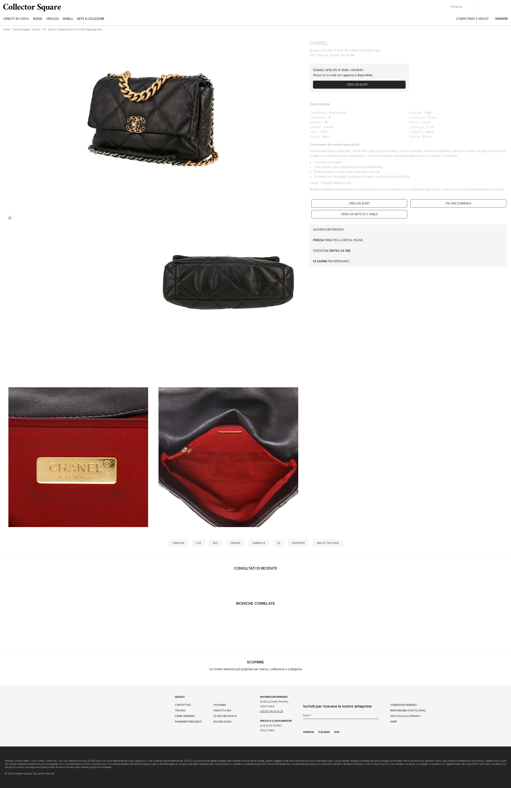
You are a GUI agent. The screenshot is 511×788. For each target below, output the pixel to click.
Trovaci (180, 710)
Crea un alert (359, 203)
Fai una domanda (458, 203)
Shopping (298, 542)
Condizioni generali (403, 704)
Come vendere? (185, 716)
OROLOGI (52, 18)
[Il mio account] (507, 7)
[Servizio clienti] (481, 7)
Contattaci (183, 704)
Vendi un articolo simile (359, 214)
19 (278, 542)
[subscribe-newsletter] (377, 716)
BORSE (37, 18)
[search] (447, 5)
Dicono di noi (222, 721)
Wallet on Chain (328, 542)
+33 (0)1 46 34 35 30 (271, 711)
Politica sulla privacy (405, 716)
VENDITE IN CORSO (16, 18)
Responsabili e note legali (408, 710)
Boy (215, 542)
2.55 (198, 542)
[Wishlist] (490, 7)
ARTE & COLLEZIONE (90, 18)
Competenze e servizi (472, 18)
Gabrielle (258, 542)
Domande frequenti (188, 721)
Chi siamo (219, 704)
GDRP (393, 721)
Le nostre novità (225, 716)
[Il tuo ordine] (498, 7)
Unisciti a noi (222, 710)
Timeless (178, 542)
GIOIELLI (68, 18)
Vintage (235, 542)
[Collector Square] (31, 7)
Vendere (501, 18)
